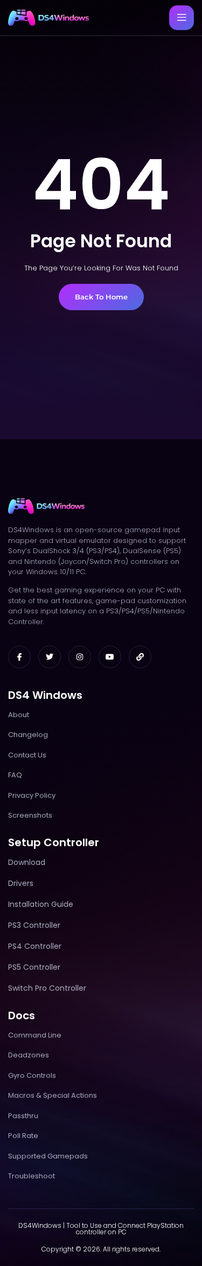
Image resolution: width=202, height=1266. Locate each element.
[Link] (140, 657)
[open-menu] (181, 17)
